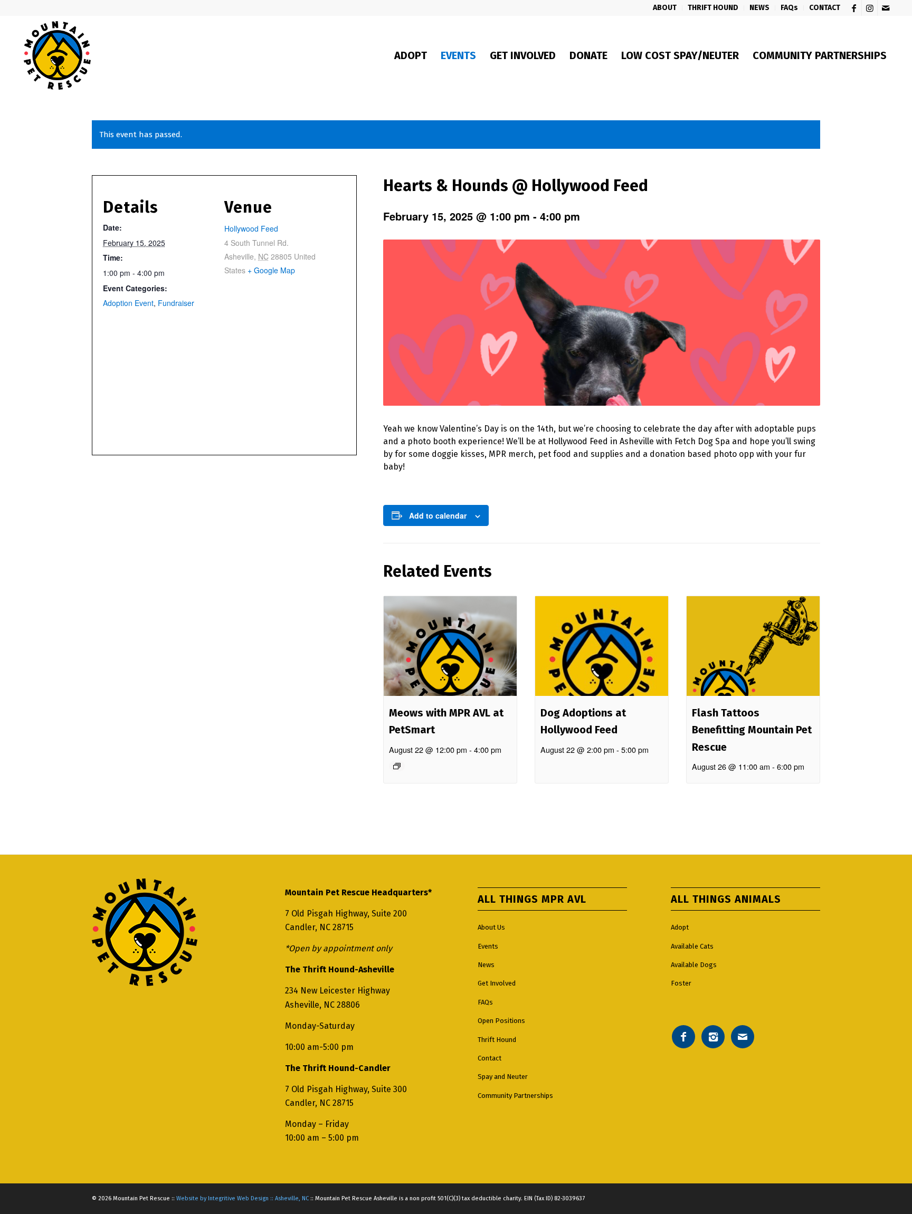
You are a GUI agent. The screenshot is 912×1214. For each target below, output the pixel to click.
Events (488, 946)
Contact (489, 1058)
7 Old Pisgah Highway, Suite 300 (346, 1089)
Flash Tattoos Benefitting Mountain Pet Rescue (752, 729)
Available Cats (692, 946)
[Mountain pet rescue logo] (57, 55)
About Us (491, 927)
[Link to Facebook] (853, 8)
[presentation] (450, 646)
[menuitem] (665, 8)
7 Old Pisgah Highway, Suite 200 (346, 914)
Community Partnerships (515, 1096)
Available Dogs (694, 965)
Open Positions (501, 1021)
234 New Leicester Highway (337, 991)
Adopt (680, 927)
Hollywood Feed (251, 228)
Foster (681, 983)
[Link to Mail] (886, 8)
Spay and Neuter (503, 1077)
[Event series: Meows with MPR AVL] (397, 766)
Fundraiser (176, 303)
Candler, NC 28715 (319, 927)
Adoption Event (128, 303)
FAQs (485, 1002)
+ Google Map (271, 270)
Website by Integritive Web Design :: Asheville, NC (242, 1198)
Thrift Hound (497, 1040)
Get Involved (497, 983)
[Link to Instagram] (869, 8)
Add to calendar (438, 515)
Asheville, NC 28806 (322, 1005)
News (486, 965)
